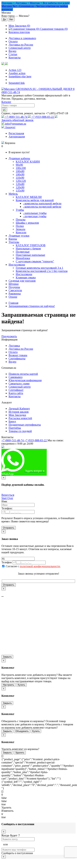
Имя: (4, 501)
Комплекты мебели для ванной (35, 200)
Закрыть (7, 656)
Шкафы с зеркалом (27, 222)
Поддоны (14, 287)
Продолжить (9, 336)
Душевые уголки (19, 235)
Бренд (12, 421)
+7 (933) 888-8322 (57, 452)
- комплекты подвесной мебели (42, 206)
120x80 (20, 184)
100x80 (20, 171)
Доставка (14, 345)
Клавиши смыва (26, 277)
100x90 (20, 174)
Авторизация (17, 136)
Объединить (22, 731)
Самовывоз (15, 377)
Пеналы (20, 219)
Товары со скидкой (20, 431)
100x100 (21, 168)
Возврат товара (18, 355)
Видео (12, 51)
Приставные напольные (30, 254)
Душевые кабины (19, 158)
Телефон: (7, 508)
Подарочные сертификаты (25, 424)
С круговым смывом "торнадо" (35, 261)
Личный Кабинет (19, 408)
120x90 (20, 187)
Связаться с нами (19, 383)
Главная (13, 302)
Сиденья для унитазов (22, 280)
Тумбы (20, 209)
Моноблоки (23, 258)
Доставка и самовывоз (22, 38)
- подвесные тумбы (34, 216)
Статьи (13, 54)
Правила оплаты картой (23, 373)
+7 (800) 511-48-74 (16, 116)
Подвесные (23, 251)
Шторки (14, 283)
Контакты (15, 57)
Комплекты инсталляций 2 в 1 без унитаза (42, 271)
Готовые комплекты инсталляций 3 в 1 (39, 267)
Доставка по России (21, 44)
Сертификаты (17, 358)
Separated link (17, 82)
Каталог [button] (6, 101)
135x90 (20, 190)
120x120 (21, 180)
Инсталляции (17, 264)
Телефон (6, 562)
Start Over (7, 498)
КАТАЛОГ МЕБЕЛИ (29, 197)
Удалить (19, 752)
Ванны (13, 238)
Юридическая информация (25, 380)
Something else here (20, 76)
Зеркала (20, 229)
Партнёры (15, 427)
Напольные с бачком (28, 248)
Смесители (15, 290)
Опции (13, 296)
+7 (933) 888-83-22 (43, 116)
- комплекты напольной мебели (42, 203)
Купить (21, 684)
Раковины (15, 293)
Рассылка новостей (20, 418)
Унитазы (14, 242)
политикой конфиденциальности (40, 566)
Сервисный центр (20, 47)
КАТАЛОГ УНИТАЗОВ (30, 245)
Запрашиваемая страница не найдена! (32, 306)
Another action (17, 73)
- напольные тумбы (35, 213)
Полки (20, 225)
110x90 (20, 177)
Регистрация (16, 133)
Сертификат (16, 389)
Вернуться (7, 494)
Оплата (13, 41)
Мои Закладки (17, 414)
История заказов (19, 411)
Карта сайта (16, 393)
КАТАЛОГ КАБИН (28, 161)
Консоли (21, 232)
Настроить (8, 684)
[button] (4, 63)
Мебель (13, 193)
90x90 (19, 164)
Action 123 (15, 70)
